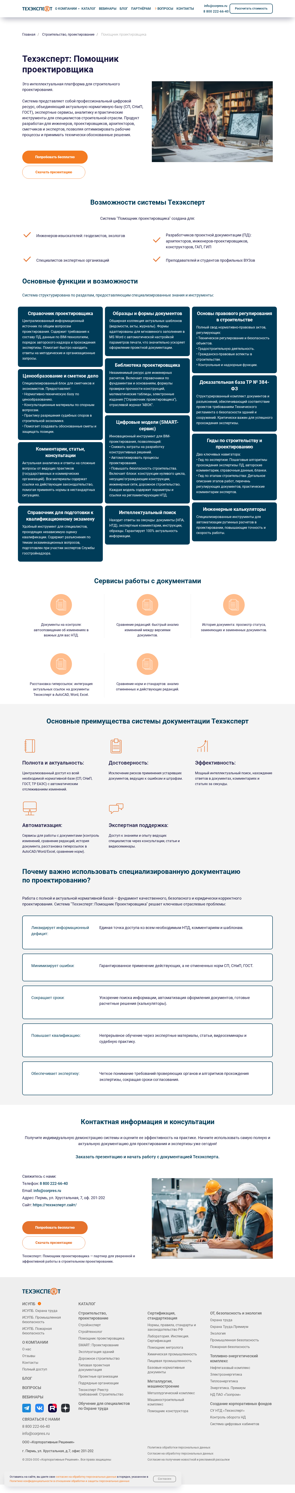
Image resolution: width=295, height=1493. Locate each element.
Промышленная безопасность (234, 1340)
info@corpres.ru (215, 6)
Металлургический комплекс (171, 1393)
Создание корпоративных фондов (241, 1403)
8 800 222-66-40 (216, 11)
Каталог (87, 1304)
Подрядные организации (98, 1383)
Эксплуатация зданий (96, 1352)
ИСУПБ (28, 1304)
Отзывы (28, 1356)
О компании (66, 9)
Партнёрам (141, 9)
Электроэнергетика (226, 1374)
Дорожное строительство (99, 1358)
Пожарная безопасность (230, 1347)
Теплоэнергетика (224, 1381)
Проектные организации (98, 1376)
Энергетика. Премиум (228, 1388)
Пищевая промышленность (170, 1361)
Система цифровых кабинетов (234, 1424)
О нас (26, 1349)
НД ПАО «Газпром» (225, 1395)
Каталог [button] (88, 9)
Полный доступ (34, 1369)
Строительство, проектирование (68, 34)
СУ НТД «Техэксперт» (227, 1411)
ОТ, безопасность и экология (236, 1313)
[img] (37, 8)
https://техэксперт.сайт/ (55, 1205)
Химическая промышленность (172, 1354)
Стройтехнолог (90, 1332)
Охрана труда (221, 1320)
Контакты (30, 1363)
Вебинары (107, 9)
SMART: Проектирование (98, 1345)
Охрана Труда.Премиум (229, 1327)
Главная (28, 34)
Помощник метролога (165, 1347)
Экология (218, 1333)
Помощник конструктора (168, 1411)
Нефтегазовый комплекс (230, 1368)
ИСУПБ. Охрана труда (39, 1311)
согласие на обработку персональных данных (86, 1476)
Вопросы (165, 9)
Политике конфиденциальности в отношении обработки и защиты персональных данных (69, 1481)
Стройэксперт (89, 1325)
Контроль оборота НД (228, 1417)
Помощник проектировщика (101, 1338)
